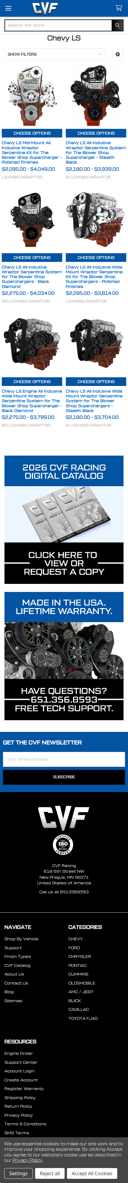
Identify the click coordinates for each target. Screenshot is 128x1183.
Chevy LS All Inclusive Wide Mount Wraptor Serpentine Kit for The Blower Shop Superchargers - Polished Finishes (94, 277)
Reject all (50, 1173)
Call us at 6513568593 (64, 892)
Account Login (19, 1071)
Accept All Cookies (92, 1173)
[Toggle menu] (8, 8)
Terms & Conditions (25, 1124)
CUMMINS (78, 974)
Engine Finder (18, 1053)
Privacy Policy (18, 1115)
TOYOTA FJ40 (83, 1018)
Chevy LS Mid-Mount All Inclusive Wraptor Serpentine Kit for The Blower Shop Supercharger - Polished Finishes (32, 152)
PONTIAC (77, 965)
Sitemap (13, 1001)
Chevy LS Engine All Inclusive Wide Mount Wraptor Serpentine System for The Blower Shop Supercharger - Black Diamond (32, 401)
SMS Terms (16, 1133)
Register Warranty (24, 1089)
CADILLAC (78, 1009)
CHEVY (75, 939)
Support (13, 948)
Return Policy (18, 1106)
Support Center (21, 1062)
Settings (18, 1173)
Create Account (21, 1080)
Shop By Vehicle (21, 939)
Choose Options (32, 133)
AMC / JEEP (80, 992)
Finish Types (17, 956)
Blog (9, 992)
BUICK (74, 1001)
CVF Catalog (17, 965)
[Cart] (120, 8)
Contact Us (16, 983)
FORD (74, 948)
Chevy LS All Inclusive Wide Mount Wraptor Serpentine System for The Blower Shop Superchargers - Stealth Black (94, 401)
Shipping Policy (20, 1098)
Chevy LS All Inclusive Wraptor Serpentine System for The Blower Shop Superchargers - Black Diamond (32, 277)
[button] (117, 54)
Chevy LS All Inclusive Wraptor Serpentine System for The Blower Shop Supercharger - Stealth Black (96, 152)
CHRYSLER (79, 956)
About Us (14, 974)
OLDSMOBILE (81, 983)
